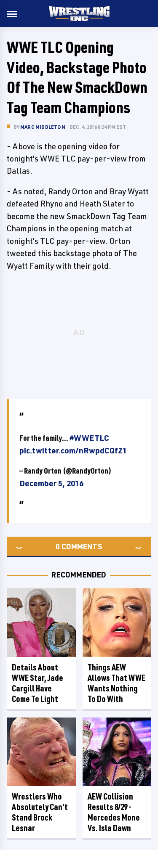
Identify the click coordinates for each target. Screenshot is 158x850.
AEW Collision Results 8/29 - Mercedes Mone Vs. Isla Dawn (114, 812)
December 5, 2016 (51, 483)
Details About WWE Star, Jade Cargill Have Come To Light (37, 683)
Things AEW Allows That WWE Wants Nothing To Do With (116, 683)
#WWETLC (89, 438)
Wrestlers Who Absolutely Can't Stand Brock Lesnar (40, 812)
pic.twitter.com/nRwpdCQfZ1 (73, 450)
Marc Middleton (42, 127)
